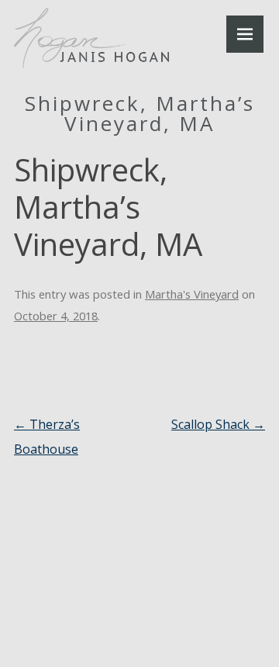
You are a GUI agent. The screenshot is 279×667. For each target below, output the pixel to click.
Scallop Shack (218, 424)
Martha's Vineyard (192, 294)
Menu (245, 34)
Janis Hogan (91, 38)
